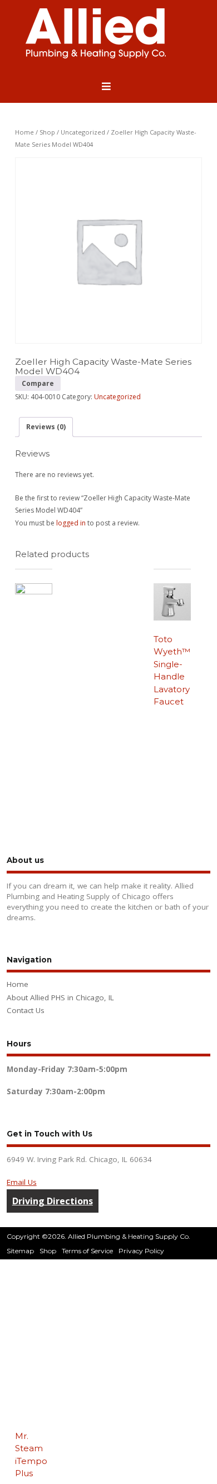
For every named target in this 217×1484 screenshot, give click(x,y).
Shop (47, 132)
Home (24, 132)
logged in (71, 523)
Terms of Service (87, 1251)
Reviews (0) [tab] (46, 426)
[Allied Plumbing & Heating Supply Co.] (96, 56)
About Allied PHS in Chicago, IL (60, 997)
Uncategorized (83, 132)
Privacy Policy (141, 1251)
